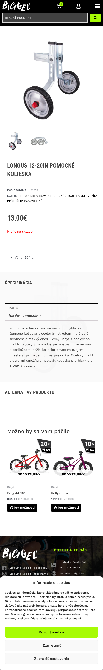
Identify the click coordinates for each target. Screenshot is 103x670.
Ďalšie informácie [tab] (25, 316)
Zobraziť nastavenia (51, 659)
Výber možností (22, 507)
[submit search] (95, 18)
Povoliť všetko (51, 632)
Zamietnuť (52, 645)
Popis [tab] (13, 308)
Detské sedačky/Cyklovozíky (75, 196)
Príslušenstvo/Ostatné (24, 201)
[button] (97, 6)
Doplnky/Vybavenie (37, 196)
